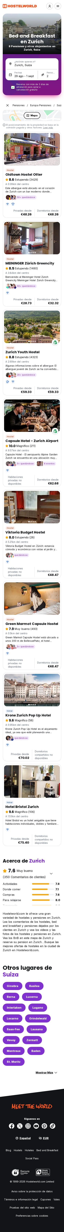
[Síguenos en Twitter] (20, 1126)
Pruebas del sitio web (22, 1207)
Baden (35, 1051)
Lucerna (32, 996)
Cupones (45, 1199)
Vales (57, 1199)
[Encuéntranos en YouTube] (36, 1126)
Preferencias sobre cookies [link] (32, 1215)
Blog (8, 1150)
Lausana (37, 1029)
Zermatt (32, 1040)
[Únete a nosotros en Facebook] (11, 1126)
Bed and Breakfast (47, 1150)
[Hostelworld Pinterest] (44, 1126)
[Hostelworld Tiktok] (52, 1126)
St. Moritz (13, 1061)
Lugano (37, 1007)
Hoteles (29, 1150)
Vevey (11, 1040)
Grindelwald (38, 1018)
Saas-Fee (13, 1029)
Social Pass (32, 1158)
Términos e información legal (21, 1199)
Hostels (18, 1150)
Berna (11, 996)
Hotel (9, 711)
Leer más (48, 127)
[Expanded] (7, 105)
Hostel (10, 170)
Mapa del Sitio (46, 1207)
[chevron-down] (51, 873)
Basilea (34, 986)
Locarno (12, 1018)
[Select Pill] (49, 6)
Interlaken (14, 1007)
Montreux (13, 1051)
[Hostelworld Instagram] (28, 1126)
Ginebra (12, 986)
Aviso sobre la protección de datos (31, 1191)
